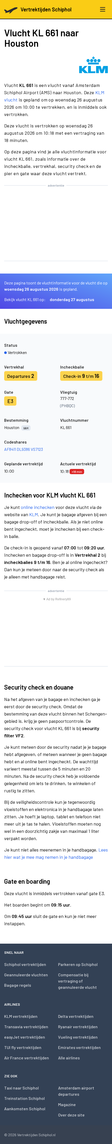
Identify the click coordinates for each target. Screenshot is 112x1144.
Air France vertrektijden (26, 1057)
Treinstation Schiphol (24, 1098)
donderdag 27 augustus (72, 299)
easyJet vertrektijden (24, 1036)
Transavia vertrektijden (26, 1026)
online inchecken (37, 507)
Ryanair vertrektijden (78, 1026)
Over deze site (71, 1114)
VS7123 (37, 449)
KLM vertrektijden (21, 1016)
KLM (33, 514)
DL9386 (23, 449)
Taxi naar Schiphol (21, 1087)
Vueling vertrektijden (78, 1036)
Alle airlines (69, 1057)
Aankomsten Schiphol (24, 1108)
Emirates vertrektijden (79, 1047)
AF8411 (10, 449)
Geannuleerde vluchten (26, 974)
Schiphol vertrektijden (25, 964)
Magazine (67, 1104)
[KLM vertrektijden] (93, 65)
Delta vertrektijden (76, 1016)
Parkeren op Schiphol (78, 964)
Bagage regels (17, 985)
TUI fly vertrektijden (22, 1047)
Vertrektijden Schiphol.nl (36, 1135)
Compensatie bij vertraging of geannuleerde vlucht (77, 981)
